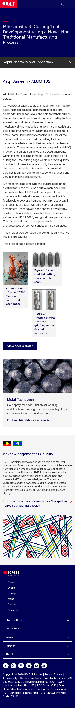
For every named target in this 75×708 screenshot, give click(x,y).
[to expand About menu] (68, 654)
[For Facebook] (6, 665)
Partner (10, 645)
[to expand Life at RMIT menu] (68, 628)
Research (11, 637)
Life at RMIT (13, 628)
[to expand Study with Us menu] (68, 620)
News (11, 582)
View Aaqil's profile (20, 346)
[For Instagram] (21, 665)
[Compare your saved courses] (54, 4)
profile (45, 94)
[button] (62, 4)
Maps (11, 598)
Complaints (49, 678)
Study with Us (14, 619)
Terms (48, 674)
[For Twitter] (13, 665)
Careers (12, 604)
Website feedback (30, 678)
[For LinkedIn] (29, 665)
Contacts (13, 610)
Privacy (58, 674)
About (9, 654)
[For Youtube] (36, 665)
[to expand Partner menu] (68, 646)
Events (12, 587)
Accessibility (10, 678)
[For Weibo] (44, 665)
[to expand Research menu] (68, 637)
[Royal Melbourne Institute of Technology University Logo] (8, 4)
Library (12, 593)
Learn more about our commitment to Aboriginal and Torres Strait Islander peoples (35, 503)
